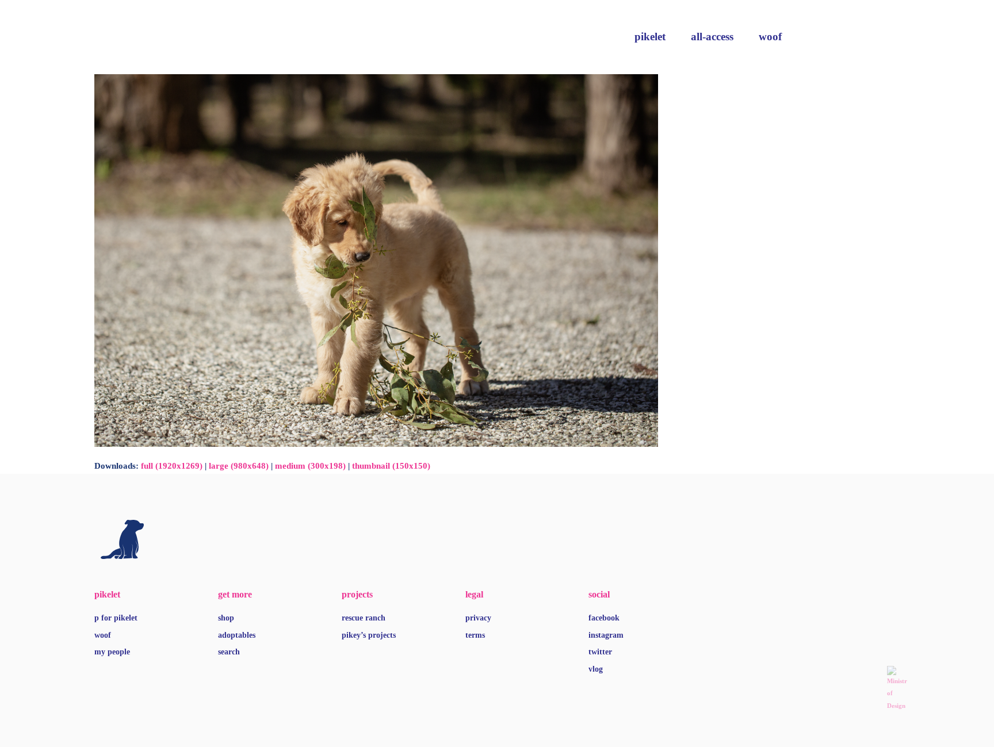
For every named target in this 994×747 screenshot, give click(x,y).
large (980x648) (239, 465)
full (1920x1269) (171, 465)
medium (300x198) (310, 465)
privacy (478, 618)
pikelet (650, 36)
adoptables (236, 635)
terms (475, 635)
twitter (600, 652)
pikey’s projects (369, 635)
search (229, 652)
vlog (595, 669)
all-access (712, 36)
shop (226, 618)
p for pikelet (115, 618)
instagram (606, 635)
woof (770, 36)
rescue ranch (363, 618)
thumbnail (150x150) (391, 465)
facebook (604, 618)
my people (112, 652)
